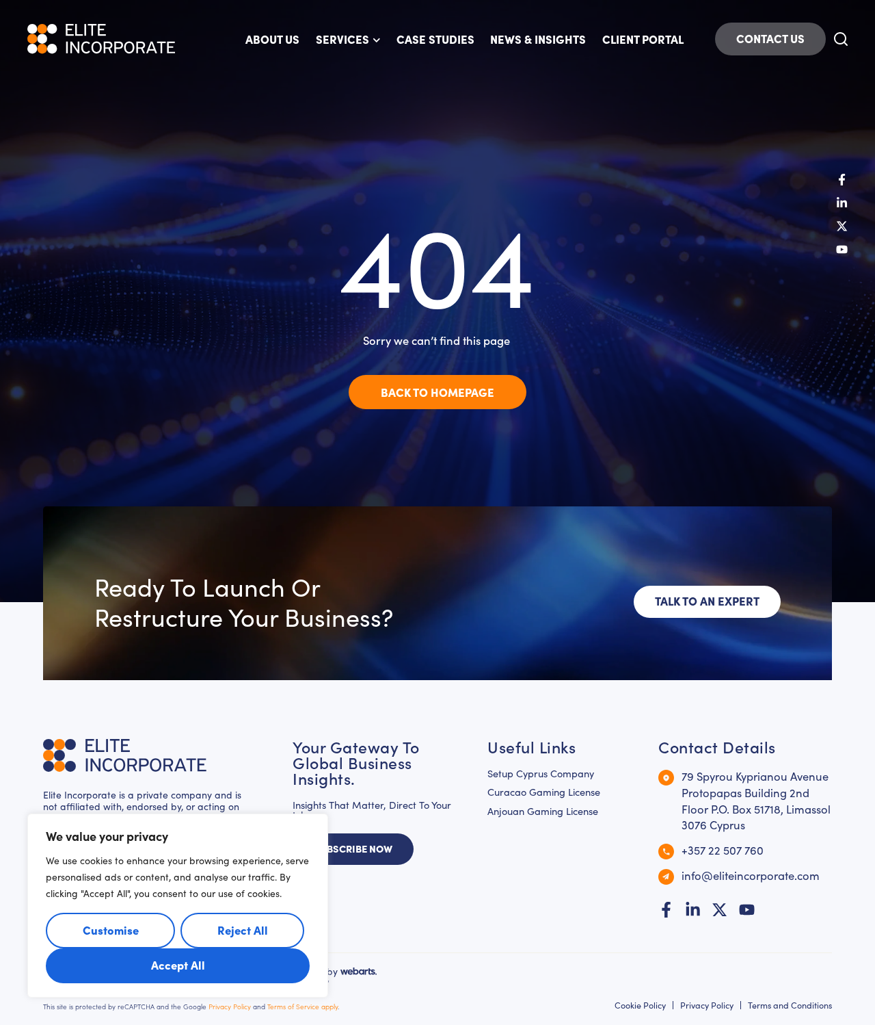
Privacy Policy (229, 1006)
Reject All (242, 929)
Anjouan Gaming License (542, 811)
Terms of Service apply (302, 1006)
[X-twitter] (842, 226)
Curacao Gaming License (543, 792)
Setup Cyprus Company (540, 773)
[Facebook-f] (842, 179)
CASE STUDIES (435, 39)
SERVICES (342, 39)
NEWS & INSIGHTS (538, 39)
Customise (111, 929)
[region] (177, 906)
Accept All (178, 964)
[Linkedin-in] (842, 203)
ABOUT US (272, 39)
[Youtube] (842, 249)
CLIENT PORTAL (643, 39)
